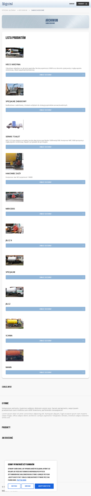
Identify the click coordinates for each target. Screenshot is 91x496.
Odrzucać (27, 486)
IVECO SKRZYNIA (13, 64)
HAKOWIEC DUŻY (13, 173)
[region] (31, 476)
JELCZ (8, 304)
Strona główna (9, 10)
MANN (8, 367)
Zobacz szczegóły (45, 75)
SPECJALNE (10, 272)
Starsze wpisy (7, 387)
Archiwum (23, 10)
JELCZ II (9, 240)
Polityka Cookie (21, 480)
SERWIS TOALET (13, 136)
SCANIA (9, 335)
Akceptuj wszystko (44, 486)
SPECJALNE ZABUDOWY (16, 101)
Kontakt (71, 4)
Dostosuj (14, 486)
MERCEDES (10, 208)
